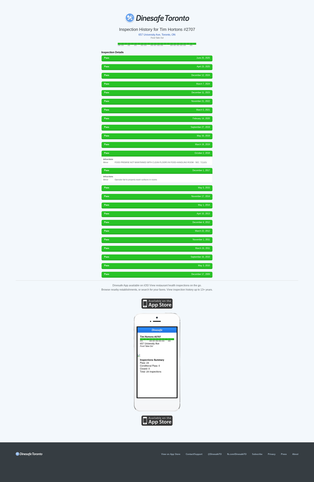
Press (284, 454)
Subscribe (257, 454)
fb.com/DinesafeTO (236, 454)
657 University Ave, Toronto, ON (157, 34)
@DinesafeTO (215, 454)
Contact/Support (194, 454)
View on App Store (170, 454)
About (295, 454)
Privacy (271, 454)
